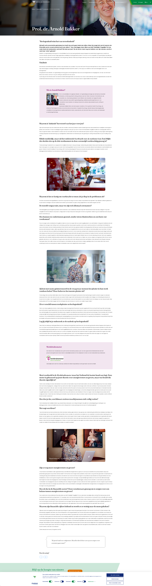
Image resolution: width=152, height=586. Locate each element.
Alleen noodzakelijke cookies (115, 582)
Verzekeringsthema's (93, 2)
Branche (102, 2)
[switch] (62, 581)
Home (33, 9)
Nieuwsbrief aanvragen (74, 571)
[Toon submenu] (86, 2)
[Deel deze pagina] (118, 9)
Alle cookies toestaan (115, 575)
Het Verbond (109, 2)
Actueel (84, 2)
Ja (41, 557)
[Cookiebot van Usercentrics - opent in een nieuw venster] (35, 584)
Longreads (45, 9)
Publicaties (39, 9)
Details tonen (91, 581)
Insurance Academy (119, 2)
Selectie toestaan (115, 578)
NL (146, 2)
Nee (45, 557)
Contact (135, 2)
